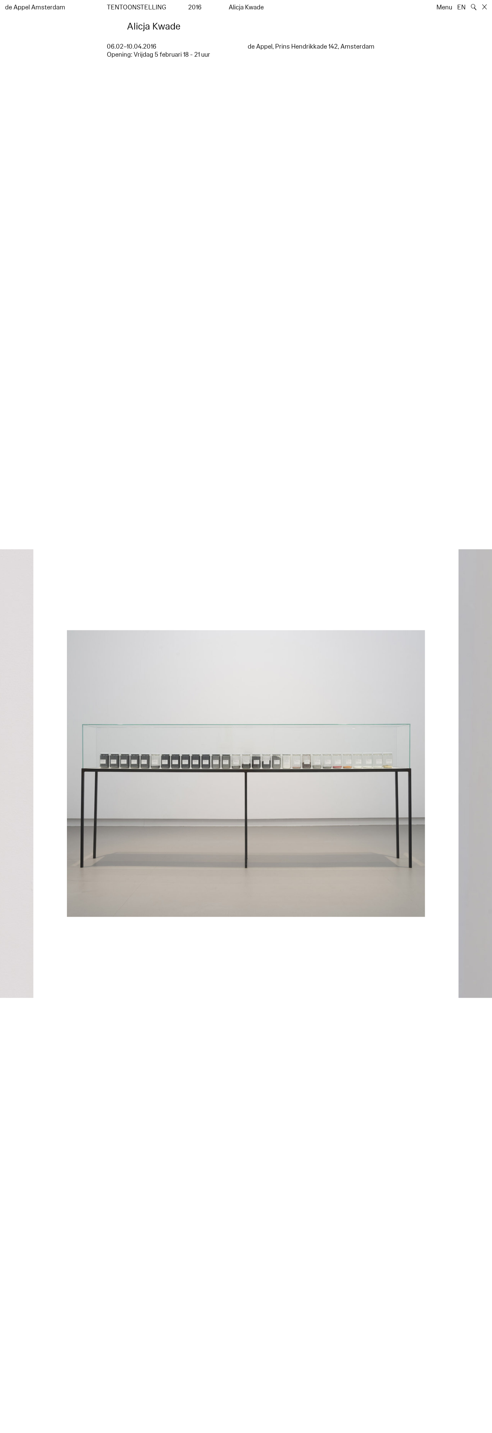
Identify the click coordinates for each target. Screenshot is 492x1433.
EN (461, 7)
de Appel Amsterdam (35, 7)
